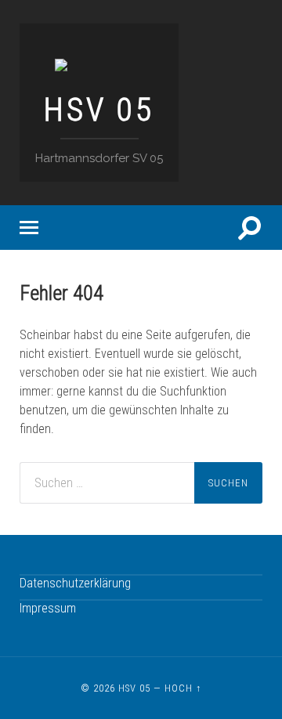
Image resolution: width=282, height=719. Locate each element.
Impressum (48, 608)
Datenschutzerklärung (75, 583)
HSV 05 (99, 109)
